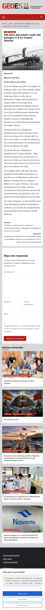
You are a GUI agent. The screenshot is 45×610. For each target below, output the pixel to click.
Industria (15, 530)
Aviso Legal (7, 559)
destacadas (12, 32)
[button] (4, 17)
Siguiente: (22, 238)
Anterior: (22, 227)
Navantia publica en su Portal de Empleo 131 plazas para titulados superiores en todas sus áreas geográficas (21, 537)
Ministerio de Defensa (19, 491)
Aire (5, 32)
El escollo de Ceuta (11, 419)
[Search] (41, 17)
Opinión (29, 375)
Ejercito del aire (17, 450)
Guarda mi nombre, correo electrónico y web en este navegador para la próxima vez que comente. (22, 328)
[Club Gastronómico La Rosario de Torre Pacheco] (22, 364)
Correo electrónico (29, 303)
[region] (22, 589)
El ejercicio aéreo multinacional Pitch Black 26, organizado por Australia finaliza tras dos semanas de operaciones (21, 458)
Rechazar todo (22, 605)
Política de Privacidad (11, 555)
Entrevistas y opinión (19, 375)
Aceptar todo (22, 593)
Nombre (8, 302)
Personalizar (22, 599)
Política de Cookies (10, 562)
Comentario (9, 272)
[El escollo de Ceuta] (22, 403)
